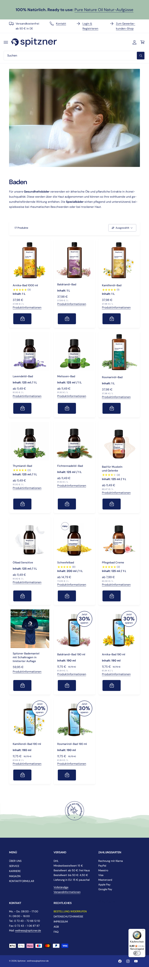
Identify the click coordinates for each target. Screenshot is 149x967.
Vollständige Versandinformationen (67, 890)
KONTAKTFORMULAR (21, 881)
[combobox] (74, 55)
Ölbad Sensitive (23, 562)
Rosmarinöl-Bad (112, 377)
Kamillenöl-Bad (111, 285)
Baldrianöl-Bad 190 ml (71, 654)
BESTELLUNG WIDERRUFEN (70, 911)
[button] (6, 42)
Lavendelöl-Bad (23, 376)
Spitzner (21, 961)
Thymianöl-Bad (22, 466)
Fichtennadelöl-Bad (70, 466)
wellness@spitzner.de (28, 930)
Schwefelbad (65, 562)
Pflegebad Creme (113, 562)
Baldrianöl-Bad (66, 284)
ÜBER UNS (15, 861)
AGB (56, 926)
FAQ (56, 931)
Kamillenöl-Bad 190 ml (27, 744)
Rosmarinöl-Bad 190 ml (72, 744)
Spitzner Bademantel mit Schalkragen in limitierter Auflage (26, 657)
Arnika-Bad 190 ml (113, 654)
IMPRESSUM (61, 921)
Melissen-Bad (66, 376)
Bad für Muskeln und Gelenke (112, 468)
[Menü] (143, 931)
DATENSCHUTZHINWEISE (68, 916)
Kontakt (61, 23)
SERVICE (14, 866)
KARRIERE (15, 871)
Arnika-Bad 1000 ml (25, 285)
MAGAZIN (15, 876)
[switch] (137, 953)
